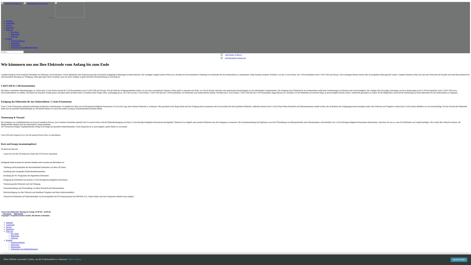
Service (9, 25)
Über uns (9, 30)
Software (14, 36)
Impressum (15, 43)
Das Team (15, 32)
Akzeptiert (458, 260)
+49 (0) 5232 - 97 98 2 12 (12, 3)
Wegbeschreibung (18, 41)
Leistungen (10, 23)
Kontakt (9, 39)
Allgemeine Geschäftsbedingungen (24, 47)
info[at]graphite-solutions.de (37, 3)
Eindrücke (10, 28)
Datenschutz (15, 45)
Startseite (9, 21)
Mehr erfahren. (75, 259)
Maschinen (15, 34)
